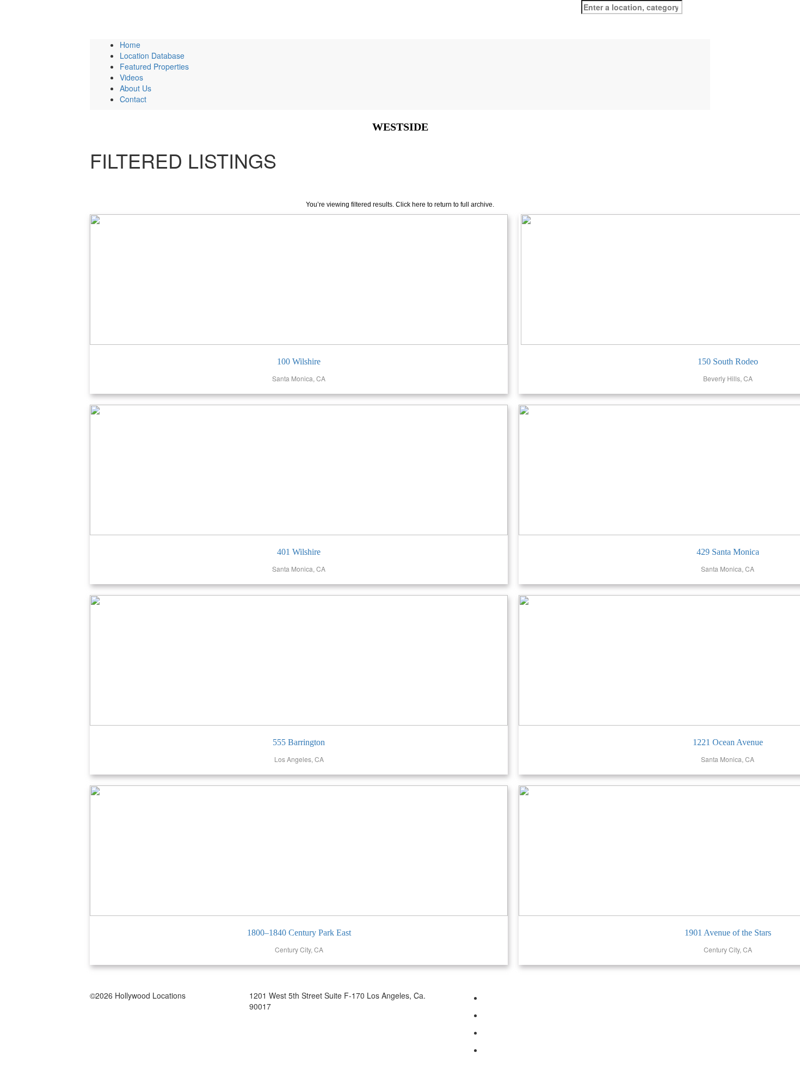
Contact (133, 99)
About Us (135, 88)
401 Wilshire (299, 551)
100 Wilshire (299, 361)
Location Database (152, 55)
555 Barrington (299, 742)
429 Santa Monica (728, 551)
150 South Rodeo (728, 361)
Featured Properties (154, 66)
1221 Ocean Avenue (728, 742)
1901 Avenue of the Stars (728, 932)
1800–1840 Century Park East (299, 932)
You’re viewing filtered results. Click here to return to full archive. (400, 204)
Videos (131, 77)
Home (130, 44)
